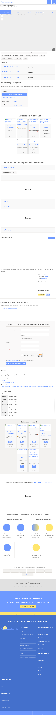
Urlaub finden (22, 638)
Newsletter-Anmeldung (24, 645)
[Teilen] (50, 713)
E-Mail (7, 571)
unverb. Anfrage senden (15, 94)
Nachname (9, 346)
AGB (2, 686)
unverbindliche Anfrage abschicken (15, 363)
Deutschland (44, 278)
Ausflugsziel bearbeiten (43, 631)
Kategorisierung (9, 167)
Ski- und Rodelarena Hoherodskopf (34, 127)
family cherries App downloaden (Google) (26, 653)
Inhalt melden (48, 482)
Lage (17, 12)
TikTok (39, 674)
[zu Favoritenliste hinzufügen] (2, 16)
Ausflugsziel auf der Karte (9, 97)
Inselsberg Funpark (22, 124)
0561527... (8, 101)
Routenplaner (52, 237)
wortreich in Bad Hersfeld (46, 126)
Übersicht (6, 12)
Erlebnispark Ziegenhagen (10, 126)
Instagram (40, 667)
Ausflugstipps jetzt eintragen (28, 606)
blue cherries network (42, 656)
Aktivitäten (6, 206)
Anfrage (51, 12)
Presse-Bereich (41, 660)
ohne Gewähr (37, 482)
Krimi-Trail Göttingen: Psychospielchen (22, 457)
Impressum (3, 690)
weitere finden (20, 535)
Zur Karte (4, 380)
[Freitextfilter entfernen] (49, 2)
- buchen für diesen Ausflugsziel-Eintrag (36, 555)
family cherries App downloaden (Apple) (28, 657)
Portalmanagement (5, 700)
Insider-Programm (42, 663)
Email (7, 350)
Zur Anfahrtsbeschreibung (8, 382)
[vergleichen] (2, 19)
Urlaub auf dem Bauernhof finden (26, 648)
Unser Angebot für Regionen (44, 641)
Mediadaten (40, 648)
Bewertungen (40, 12)
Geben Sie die (10, 308)
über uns (3, 683)
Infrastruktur (7, 230)
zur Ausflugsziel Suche (1, 6)
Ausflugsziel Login (6, 707)
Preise (6, 201)
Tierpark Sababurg (22, 144)
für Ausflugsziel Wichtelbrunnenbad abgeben (6, 536)
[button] (28, 32)
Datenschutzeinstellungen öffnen (31, 614)
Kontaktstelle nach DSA (6, 696)
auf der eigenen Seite (49, 535)
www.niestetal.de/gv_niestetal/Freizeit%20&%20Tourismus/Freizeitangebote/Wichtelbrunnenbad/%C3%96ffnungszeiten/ (13, 105)
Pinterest (49, 571)
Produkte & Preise (42, 644)
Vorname (8, 342)
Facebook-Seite (41, 670)
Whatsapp (32, 571)
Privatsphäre (20, 614)
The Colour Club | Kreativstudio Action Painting (45, 434)
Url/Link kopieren (29, 574)
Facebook (15, 571)
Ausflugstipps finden (24, 631)
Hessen (46, 276)
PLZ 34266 (47, 272)
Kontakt (47, 294)
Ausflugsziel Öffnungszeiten (9, 99)
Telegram (41, 571)
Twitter (23, 571)
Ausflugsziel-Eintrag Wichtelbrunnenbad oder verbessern (35, 536)
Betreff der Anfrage (10, 330)
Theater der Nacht (33, 144)
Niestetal (43, 274)
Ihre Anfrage (9, 334)
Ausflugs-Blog (22, 641)
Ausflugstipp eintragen (43, 634)
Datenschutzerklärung (13, 360)
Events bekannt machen (43, 637)
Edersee (34, 461)
